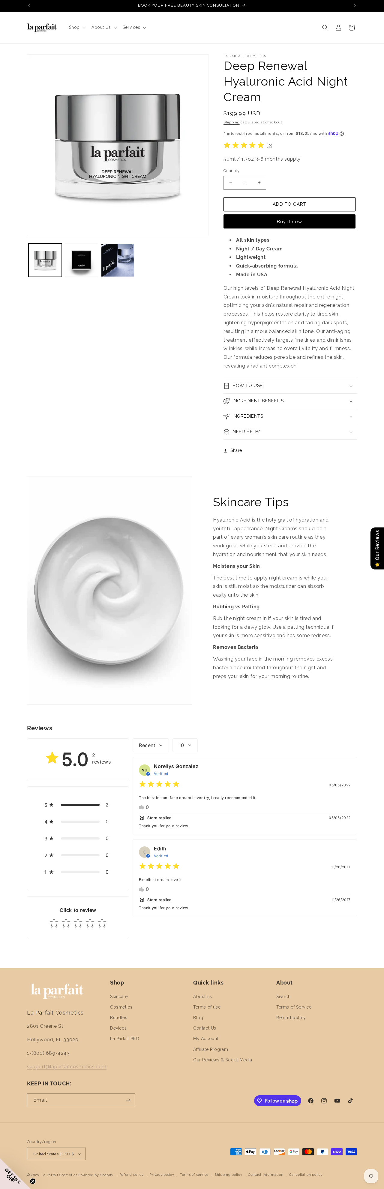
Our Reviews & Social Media (222, 1059)
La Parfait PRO (124, 1038)
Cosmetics (121, 1007)
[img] (244, 146)
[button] (76, 27)
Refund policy (291, 1017)
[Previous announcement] (29, 5)
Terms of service (194, 1175)
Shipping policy (228, 1175)
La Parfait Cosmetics (59, 1175)
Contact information (265, 1175)
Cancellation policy (305, 1175)
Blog (198, 1017)
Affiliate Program (210, 1049)
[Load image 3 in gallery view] (117, 260)
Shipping (232, 122)
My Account (205, 1038)
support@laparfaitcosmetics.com (66, 1066)
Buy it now (289, 221)
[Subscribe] (128, 1100)
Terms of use (206, 1007)
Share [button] (236, 450)
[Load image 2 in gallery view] (81, 260)
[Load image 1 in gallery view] (45, 260)
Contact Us (204, 1028)
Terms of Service (294, 1007)
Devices (118, 1028)
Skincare (119, 996)
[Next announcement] (355, 5)
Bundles (118, 1017)
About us (202, 996)
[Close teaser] (33, 1181)
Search (283, 996)
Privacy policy (161, 1175)
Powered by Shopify (95, 1175)
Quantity (231, 170)
